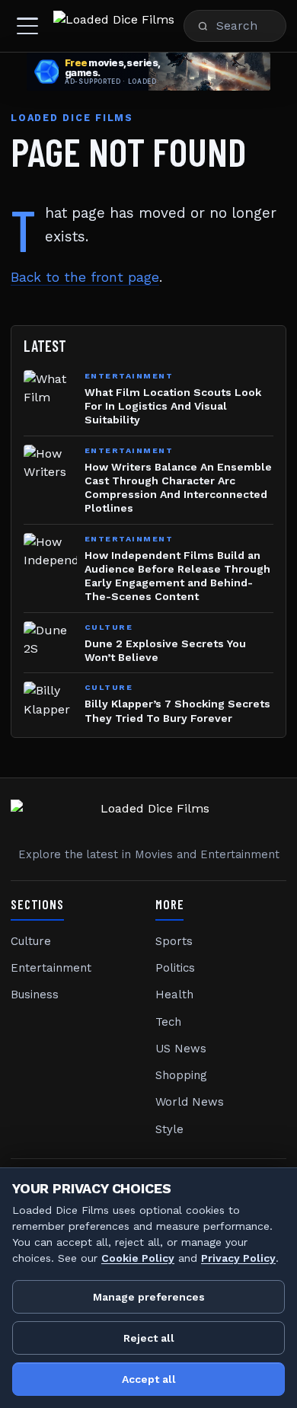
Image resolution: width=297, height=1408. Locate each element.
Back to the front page (85, 277)
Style (169, 1129)
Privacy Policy (238, 1258)
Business (35, 994)
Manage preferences (149, 1297)
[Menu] (27, 26)
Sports (174, 941)
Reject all (148, 1338)
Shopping (181, 1075)
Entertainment (51, 968)
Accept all (149, 1379)
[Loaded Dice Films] (113, 26)
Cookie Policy (137, 1258)
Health (174, 994)
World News (189, 1102)
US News (180, 1048)
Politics (175, 968)
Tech (168, 1022)
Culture (31, 941)
